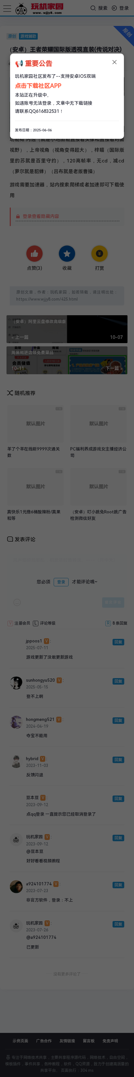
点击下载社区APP (38, 85)
